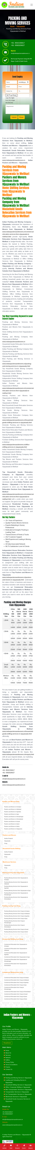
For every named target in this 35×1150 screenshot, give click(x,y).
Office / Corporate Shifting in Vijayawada (17, 1087)
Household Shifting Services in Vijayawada (18, 1085)
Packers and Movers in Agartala (12, 811)
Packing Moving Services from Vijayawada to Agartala (16, 887)
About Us (8, 1053)
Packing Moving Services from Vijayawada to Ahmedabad (16, 898)
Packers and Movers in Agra (11, 814)
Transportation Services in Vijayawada (17, 1092)
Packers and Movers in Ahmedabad (13, 819)
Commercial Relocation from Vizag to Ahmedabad (17, 991)
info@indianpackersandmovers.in (20, 53)
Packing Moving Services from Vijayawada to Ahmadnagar (16, 893)
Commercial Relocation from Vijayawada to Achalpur (15, 945)
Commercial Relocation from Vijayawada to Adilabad (15, 949)
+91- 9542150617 (18, 43)
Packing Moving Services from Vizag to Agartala (16, 916)
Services (8, 1055)
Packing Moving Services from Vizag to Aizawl (16, 929)
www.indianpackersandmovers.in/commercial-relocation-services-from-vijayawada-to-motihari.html (18, 234)
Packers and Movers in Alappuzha (13, 829)
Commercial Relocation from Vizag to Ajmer (15, 996)
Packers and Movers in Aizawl (12, 821)
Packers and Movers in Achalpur (12, 807)
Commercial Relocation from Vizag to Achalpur (16, 977)
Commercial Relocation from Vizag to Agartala (16, 982)
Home (12, 26)
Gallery (7, 1060)
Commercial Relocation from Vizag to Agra (15, 985)
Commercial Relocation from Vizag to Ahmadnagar (14, 988)
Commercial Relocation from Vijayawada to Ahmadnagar (15, 960)
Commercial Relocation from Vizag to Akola (15, 999)
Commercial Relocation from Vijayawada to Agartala (15, 953)
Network (7, 1057)
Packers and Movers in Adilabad (12, 809)
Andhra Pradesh (8, 838)
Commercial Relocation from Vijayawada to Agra (17, 957)
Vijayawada (21, 26)
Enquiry (7, 1067)
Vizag (5, 843)
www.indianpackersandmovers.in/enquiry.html (18, 754)
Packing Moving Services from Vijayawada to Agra (17, 890)
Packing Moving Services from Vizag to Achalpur (17, 911)
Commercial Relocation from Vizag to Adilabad (16, 980)
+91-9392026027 (7, 1114)
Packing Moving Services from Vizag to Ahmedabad (14, 926)
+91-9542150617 (7, 1112)
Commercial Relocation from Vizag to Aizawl (16, 994)
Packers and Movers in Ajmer (12, 824)
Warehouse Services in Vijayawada (16, 1096)
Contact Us (8, 1069)
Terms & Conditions (11, 1064)
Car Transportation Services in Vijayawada (18, 1094)
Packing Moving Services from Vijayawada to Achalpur (16, 878)
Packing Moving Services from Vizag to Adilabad (17, 913)
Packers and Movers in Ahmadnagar (13, 816)
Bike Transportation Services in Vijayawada (18, 1089)
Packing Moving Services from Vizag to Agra (15, 918)
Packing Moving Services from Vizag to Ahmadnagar (14, 921)
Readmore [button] (7, 1043)
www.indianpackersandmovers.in (13, 160)
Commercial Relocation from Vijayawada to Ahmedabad (15, 964)
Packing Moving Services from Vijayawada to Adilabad (16, 883)
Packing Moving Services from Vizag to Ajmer (16, 932)
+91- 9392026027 (18, 45)
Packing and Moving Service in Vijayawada (18, 1078)
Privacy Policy (9, 1062)
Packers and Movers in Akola (11, 826)
